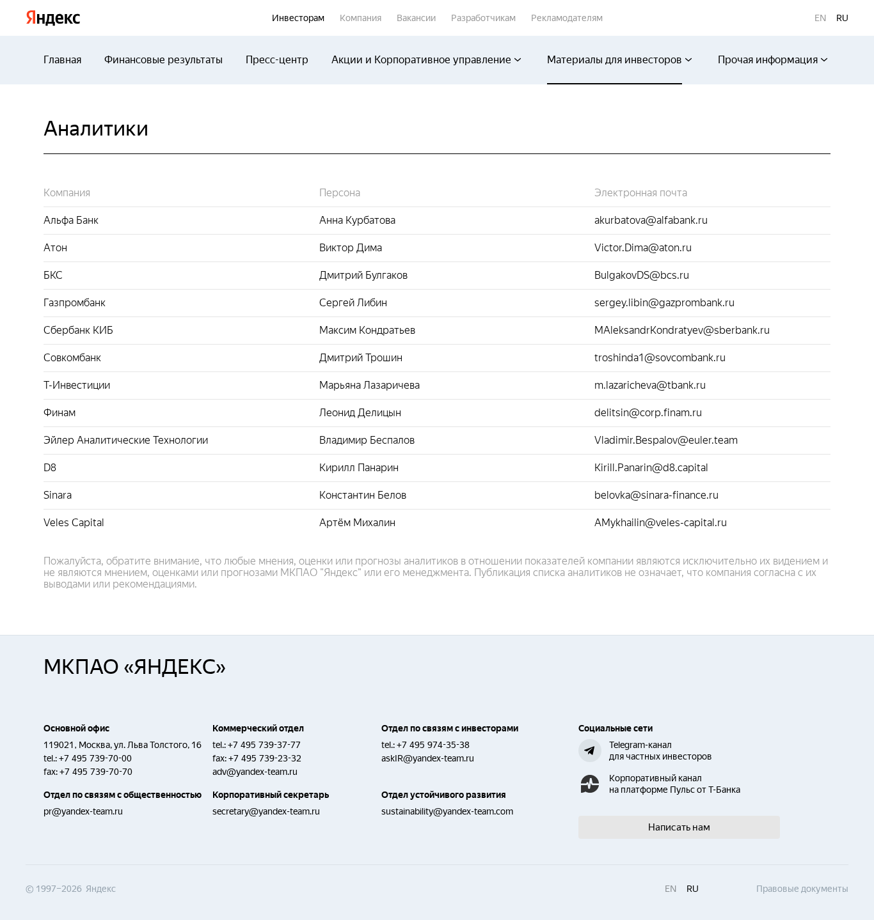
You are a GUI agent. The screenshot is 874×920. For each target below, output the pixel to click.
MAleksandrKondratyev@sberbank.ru (682, 330)
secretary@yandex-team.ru (266, 811)
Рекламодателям (567, 18)
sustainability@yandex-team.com (447, 811)
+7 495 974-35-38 (433, 745)
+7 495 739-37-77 (264, 745)
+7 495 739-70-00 (95, 758)
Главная (62, 60)
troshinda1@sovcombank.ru (660, 358)
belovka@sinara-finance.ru (656, 495)
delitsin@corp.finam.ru (648, 413)
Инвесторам (298, 18)
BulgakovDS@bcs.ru (641, 275)
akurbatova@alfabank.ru (651, 220)
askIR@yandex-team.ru (427, 758)
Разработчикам (483, 18)
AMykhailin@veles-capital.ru (660, 523)
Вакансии (416, 18)
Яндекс (53, 18)
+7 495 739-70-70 (96, 772)
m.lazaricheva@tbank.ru (650, 385)
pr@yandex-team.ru (83, 811)
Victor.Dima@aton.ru (643, 248)
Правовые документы (802, 889)
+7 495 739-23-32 (264, 758)
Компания (360, 18)
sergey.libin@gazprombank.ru (664, 303)
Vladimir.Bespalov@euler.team (666, 440)
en (820, 18)
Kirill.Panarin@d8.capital (651, 468)
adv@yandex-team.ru (255, 772)
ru (842, 18)
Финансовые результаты (163, 60)
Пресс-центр (277, 60)
